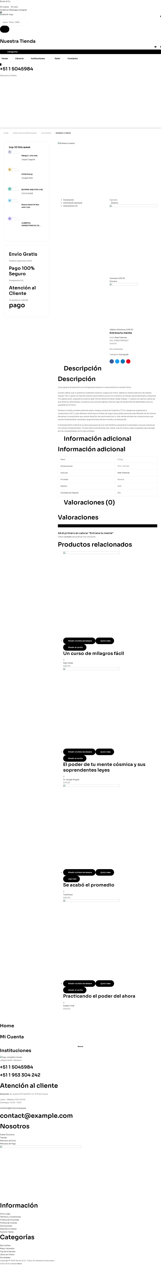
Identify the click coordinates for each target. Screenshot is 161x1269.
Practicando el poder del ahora (99, 996)
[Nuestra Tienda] (0, 37)
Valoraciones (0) (70, 206)
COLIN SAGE (27, 193)
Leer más (72, 879)
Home (6, 133)
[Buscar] (4, 29)
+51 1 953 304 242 (20, 1075)
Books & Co (5, 1)
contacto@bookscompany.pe (13, 1108)
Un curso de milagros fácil (93, 653)
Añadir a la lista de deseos (80, 641)
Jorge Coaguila (28, 159)
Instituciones (15, 1050)
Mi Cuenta (12, 1037)
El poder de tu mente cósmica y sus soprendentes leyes (104, 767)
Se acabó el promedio (88, 885)
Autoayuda (46, 133)
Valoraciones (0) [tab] (89, 502)
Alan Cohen (68, 663)
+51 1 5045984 (16, 69)
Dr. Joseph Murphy (71, 779)
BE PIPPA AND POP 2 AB (32, 189)
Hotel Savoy (27, 174)
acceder (67, 537)
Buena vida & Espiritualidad (25, 133)
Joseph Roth (27, 178)
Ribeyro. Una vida (29, 155)
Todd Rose (68, 895)
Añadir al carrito (75, 647)
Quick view (105, 641)
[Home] (0, 1021)
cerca (19, 1263)
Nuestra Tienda (18, 41)
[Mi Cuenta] (0, 1032)
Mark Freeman (121, 337)
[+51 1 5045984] (0, 64)
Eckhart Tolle (68, 1006)
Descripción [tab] (83, 368)
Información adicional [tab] (97, 438)
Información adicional (72, 203)
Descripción (68, 200)
